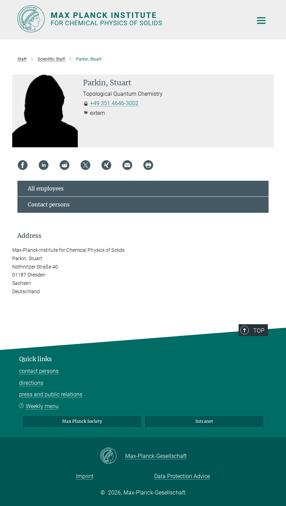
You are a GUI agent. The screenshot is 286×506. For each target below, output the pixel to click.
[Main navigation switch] (261, 21)
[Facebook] (22, 165)
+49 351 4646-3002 (114, 103)
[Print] (148, 165)
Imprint (84, 476)
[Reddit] (64, 165)
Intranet (204, 421)
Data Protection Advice (182, 476)
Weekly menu (42, 406)
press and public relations (50, 394)
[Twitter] (85, 165)
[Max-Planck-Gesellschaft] (112, 456)
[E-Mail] (127, 165)
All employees (46, 188)
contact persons (39, 371)
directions (31, 383)
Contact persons (49, 204)
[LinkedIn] (43, 165)
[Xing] (106, 165)
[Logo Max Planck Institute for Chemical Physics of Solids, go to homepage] (130, 18)
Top (258, 330)
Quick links (35, 359)
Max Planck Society (82, 421)
